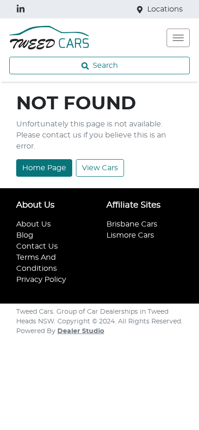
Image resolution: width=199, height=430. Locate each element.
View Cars (100, 168)
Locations (165, 9)
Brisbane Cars (131, 224)
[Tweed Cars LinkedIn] (22, 9)
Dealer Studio (80, 331)
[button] (178, 38)
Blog (24, 235)
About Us (33, 224)
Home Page (44, 168)
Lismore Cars (130, 235)
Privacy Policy (41, 279)
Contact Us (37, 246)
